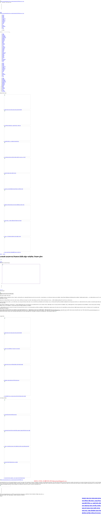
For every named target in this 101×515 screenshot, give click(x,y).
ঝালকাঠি (3, 55)
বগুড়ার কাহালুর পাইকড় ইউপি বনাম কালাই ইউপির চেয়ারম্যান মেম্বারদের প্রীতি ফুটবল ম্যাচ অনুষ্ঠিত (17, 430)
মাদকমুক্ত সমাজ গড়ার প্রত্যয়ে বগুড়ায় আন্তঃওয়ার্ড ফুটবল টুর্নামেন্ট (13, 109)
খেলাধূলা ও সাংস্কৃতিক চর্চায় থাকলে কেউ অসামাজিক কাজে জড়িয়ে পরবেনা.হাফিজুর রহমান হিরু (16, 446)
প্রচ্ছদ (1, 12)
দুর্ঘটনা (3, 61)
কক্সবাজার (3, 38)
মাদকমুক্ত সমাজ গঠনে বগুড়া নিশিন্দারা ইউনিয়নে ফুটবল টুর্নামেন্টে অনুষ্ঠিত (13, 364)
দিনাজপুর (3, 60)
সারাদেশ (3, 15)
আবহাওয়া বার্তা (4, 37)
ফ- (1, 289)
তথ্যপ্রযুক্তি (4, 18)
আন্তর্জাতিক (3, 20)
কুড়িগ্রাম (3, 40)
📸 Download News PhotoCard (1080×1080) (6, 293)
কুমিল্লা (3, 41)
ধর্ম (2, 24)
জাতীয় (3, 16)
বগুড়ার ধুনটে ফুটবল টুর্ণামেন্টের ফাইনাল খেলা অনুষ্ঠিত (11, 462)
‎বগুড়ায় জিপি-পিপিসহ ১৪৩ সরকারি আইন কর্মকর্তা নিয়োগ (11, 141)
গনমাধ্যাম (3, 48)
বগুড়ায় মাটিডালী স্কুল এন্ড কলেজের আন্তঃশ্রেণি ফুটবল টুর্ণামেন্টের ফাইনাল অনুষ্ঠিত (15, 396)
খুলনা (2, 45)
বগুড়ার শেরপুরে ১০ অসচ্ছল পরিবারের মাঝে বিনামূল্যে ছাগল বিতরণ (12, 220)
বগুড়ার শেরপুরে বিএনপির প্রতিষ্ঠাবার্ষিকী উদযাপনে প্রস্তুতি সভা (12, 252)
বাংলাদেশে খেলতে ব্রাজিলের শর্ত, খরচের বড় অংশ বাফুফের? (12, 348)
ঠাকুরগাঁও (3, 57)
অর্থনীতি (3, 19)
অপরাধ (3, 33)
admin (1, 261)
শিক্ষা (2, 27)
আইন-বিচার (3, 35)
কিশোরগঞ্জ (3, 39)
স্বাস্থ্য (3, 28)
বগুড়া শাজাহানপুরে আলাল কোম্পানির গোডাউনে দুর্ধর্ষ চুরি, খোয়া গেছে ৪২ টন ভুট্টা (14, 157)
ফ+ (0, 289)
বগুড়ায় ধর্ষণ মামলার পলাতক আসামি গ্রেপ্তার (10, 173)
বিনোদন (3, 25)
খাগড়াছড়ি (3, 44)
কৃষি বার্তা (3, 21)
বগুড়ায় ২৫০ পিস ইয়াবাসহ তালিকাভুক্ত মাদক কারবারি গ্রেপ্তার (12, 236)
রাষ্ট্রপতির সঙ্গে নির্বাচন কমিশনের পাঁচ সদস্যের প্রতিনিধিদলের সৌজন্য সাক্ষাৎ (14, 204)
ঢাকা (2, 58)
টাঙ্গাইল (3, 56)
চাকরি (3, 23)
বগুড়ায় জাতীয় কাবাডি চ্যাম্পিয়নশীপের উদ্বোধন (10, 414)
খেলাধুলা (3, 22)
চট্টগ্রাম (3, 50)
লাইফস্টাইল (3, 26)
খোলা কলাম (3, 47)
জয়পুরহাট (3, 53)
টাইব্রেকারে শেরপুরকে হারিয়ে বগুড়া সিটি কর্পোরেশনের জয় (11, 380)
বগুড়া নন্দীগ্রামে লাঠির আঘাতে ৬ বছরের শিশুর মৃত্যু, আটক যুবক (12, 125)
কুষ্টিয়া (3, 42)
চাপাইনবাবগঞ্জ (4, 52)
